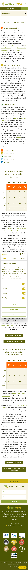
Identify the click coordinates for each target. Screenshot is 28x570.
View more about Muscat (14, 341)
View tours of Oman (13, 335)
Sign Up (14, 501)
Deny (14, 314)
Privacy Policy (19, 564)
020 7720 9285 (14, 523)
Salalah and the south (7, 325)
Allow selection (14, 309)
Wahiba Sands (16, 46)
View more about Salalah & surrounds (14, 469)
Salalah (19, 137)
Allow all (14, 304)
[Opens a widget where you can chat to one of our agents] (22, 567)
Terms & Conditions (10, 564)
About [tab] (23, 258)
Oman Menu (6, 13)
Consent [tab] (5, 258)
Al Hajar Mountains (20, 228)
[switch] (24, 288)
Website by (14, 566)
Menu (11, 9)
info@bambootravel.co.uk (14, 526)
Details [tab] (14, 258)
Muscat (9, 46)
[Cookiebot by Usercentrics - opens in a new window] (20, 254)
